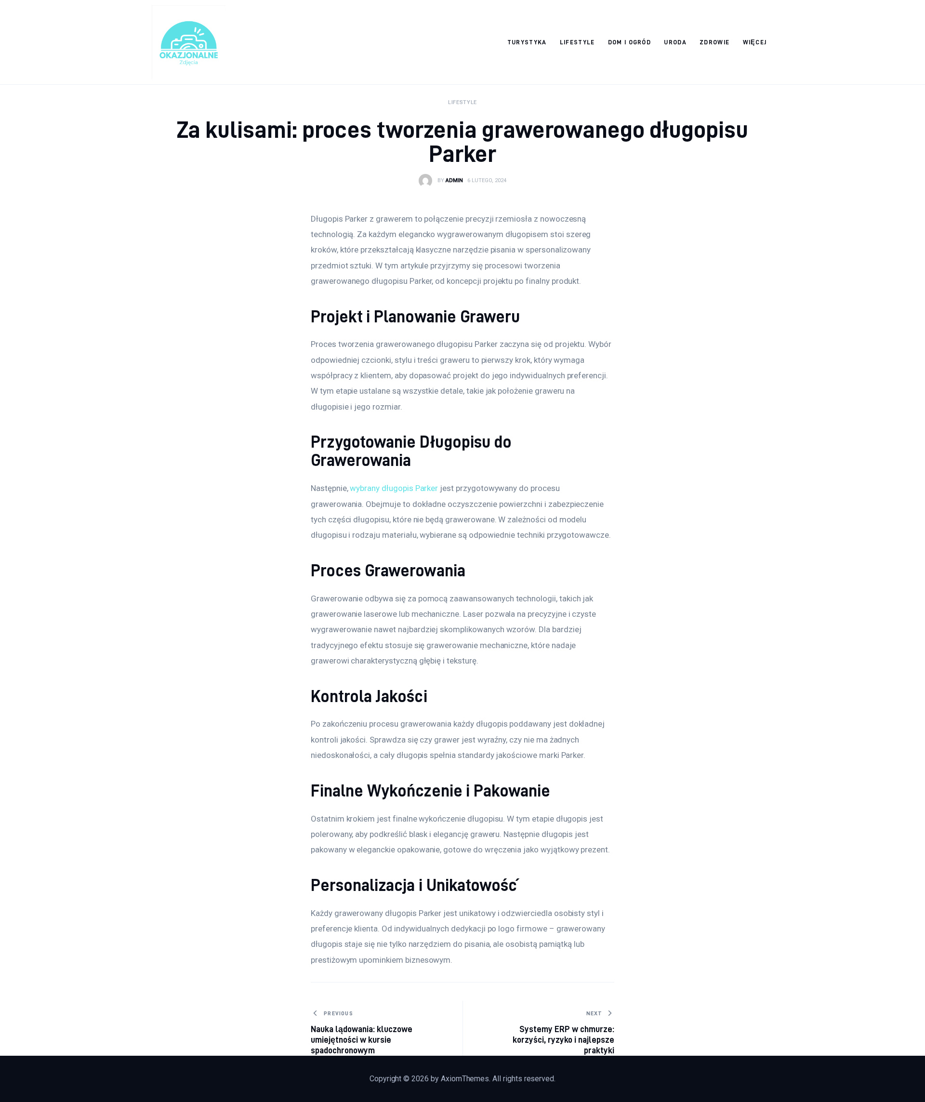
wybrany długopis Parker (394, 488)
